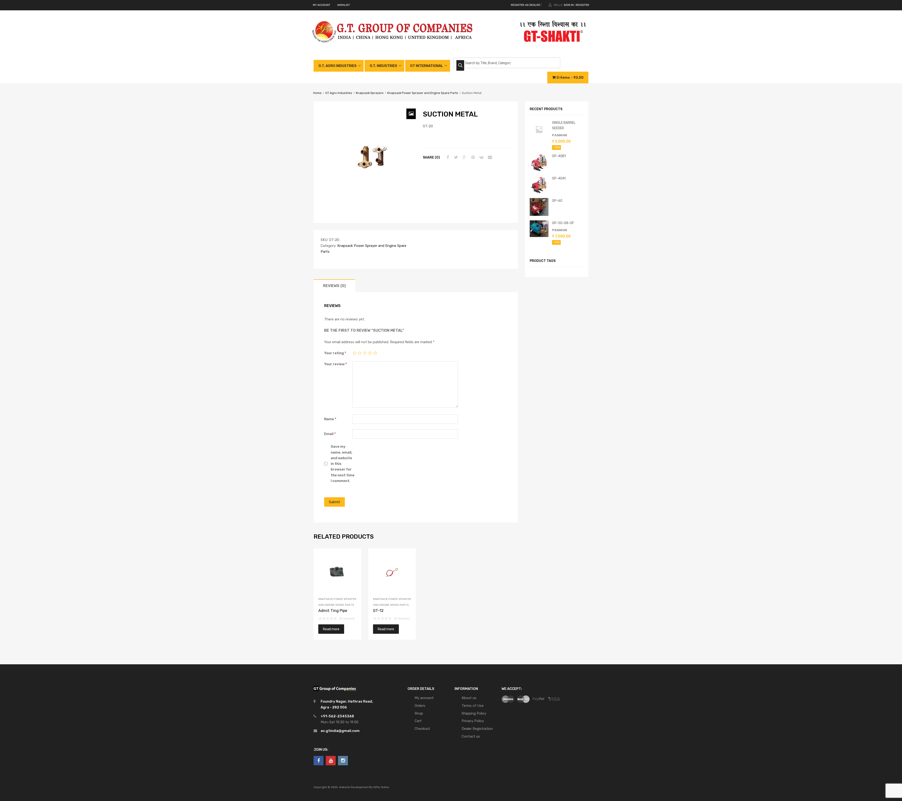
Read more (331, 629)
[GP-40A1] (539, 193)
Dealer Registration (477, 729)
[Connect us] (318, 760)
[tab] (334, 285)
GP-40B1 (559, 156)
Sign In (569, 5)
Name (330, 419)
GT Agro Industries (338, 93)
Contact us (471, 736)
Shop (419, 713)
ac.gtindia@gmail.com (340, 731)
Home (317, 93)
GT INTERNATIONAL (426, 66)
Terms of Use (473, 706)
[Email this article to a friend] (489, 157)
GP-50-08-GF (563, 223)
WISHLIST (343, 5)
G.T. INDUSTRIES (383, 66)
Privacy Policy (473, 721)
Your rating (335, 353)
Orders (420, 706)
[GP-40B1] (539, 171)
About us (469, 698)
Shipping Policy (474, 713)
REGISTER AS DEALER (525, 5)
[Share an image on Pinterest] (472, 157)
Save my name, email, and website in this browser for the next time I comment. (342, 463)
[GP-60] (539, 215)
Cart (418, 721)
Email (330, 434)
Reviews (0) (334, 286)
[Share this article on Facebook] (447, 157)
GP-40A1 (559, 178)
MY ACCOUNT (321, 5)
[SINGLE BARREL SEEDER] (539, 138)
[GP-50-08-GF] (539, 236)
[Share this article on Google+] (464, 157)
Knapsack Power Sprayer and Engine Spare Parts (422, 93)
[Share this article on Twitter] (455, 157)
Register (582, 5)
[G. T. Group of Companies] (392, 47)
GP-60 (557, 200)
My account (424, 698)
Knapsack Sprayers (370, 93)
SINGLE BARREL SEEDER (563, 125)
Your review (335, 364)
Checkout (422, 729)
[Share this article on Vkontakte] (481, 157)
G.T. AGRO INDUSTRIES (338, 66)
